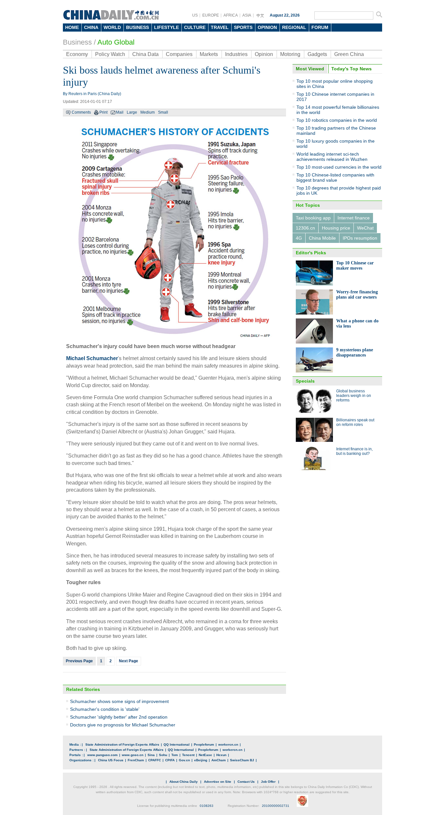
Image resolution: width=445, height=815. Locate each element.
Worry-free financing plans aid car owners (357, 294)
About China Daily (183, 781)
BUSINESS (137, 27)
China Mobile (322, 238)
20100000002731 (275, 806)
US (195, 15)
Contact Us (246, 781)
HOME (72, 27)
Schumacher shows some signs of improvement (119, 701)
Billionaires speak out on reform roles (355, 422)
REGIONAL (294, 27)
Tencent (188, 755)
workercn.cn (228, 744)
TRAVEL (220, 27)
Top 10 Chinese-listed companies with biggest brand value (335, 177)
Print (103, 112)
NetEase (205, 755)
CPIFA (170, 760)
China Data (145, 54)
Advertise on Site (217, 781)
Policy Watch (110, 54)
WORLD (112, 27)
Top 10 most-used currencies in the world (338, 167)
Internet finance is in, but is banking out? (354, 451)
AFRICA (230, 15)
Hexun (221, 755)
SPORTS (243, 27)
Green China (349, 54)
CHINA (91, 27)
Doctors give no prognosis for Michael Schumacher (122, 724)
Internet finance (353, 217)
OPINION (267, 27)
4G (299, 238)
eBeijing (200, 760)
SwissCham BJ (242, 760)
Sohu (163, 755)
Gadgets (317, 54)
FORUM (319, 27)
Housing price (336, 228)
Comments (81, 112)
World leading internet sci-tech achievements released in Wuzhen (331, 156)
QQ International (177, 744)
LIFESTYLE (166, 27)
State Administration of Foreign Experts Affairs (122, 744)
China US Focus (110, 760)
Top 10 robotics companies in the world (336, 120)
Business (77, 42)
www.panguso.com (102, 755)
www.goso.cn (132, 755)
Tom (174, 755)
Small (163, 112)
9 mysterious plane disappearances (354, 352)
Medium (147, 112)
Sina (151, 755)
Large (132, 112)
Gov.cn (184, 760)
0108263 (206, 806)
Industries (236, 54)
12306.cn (305, 228)
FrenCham (136, 760)
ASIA (246, 15)
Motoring (290, 54)
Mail (119, 112)
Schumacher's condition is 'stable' (104, 709)
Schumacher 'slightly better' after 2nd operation (118, 717)
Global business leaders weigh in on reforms (353, 395)
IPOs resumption (360, 238)
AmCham (218, 760)
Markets (209, 54)
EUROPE (210, 15)
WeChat (365, 228)
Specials (305, 381)
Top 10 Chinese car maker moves (355, 265)
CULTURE (195, 27)
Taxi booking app (313, 217)
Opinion (264, 54)
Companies (179, 54)
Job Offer (268, 781)
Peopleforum (204, 744)
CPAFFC (154, 760)
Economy (77, 54)
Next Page (128, 661)
